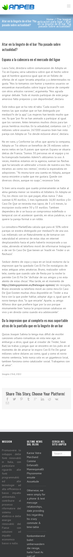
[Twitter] (14, 399)
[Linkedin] (42, 399)
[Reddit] (49, 399)
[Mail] (7, 403)
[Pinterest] (21, 399)
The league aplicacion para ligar (54, 20)
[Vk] (56, 399)
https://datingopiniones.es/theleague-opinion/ (28, 285)
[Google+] (35, 399)
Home (50, 19)
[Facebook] (7, 399)
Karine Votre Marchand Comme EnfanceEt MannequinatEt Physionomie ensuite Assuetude (35, 467)
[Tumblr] (28, 399)
